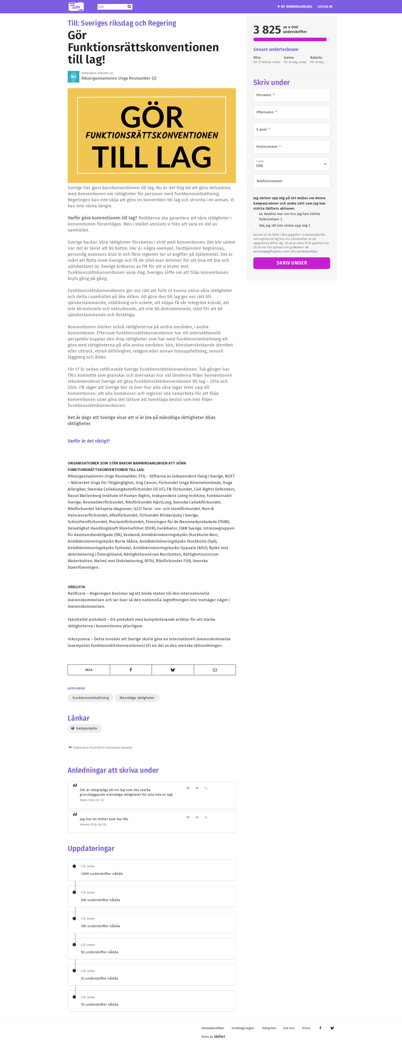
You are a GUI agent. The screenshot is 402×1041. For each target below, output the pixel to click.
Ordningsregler (243, 1028)
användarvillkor (307, 251)
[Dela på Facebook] (131, 670)
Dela (88, 670)
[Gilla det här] (188, 788)
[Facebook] (320, 1028)
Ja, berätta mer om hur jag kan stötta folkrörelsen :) (289, 216)
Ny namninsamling (296, 7)
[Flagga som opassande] (197, 788)
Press (306, 1028)
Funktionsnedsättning (91, 698)
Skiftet (219, 1037)
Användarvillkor (212, 1028)
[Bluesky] (332, 1028)
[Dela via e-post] (215, 670)
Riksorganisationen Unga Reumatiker (116, 78)
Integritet (269, 1028)
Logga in (325, 7)
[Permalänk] (206, 788)
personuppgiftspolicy (267, 251)
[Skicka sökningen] (129, 6)
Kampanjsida (86, 728)
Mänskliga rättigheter (137, 698)
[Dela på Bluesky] (173, 670)
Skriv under (292, 263)
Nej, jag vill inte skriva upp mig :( (284, 225)
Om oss (289, 1028)
